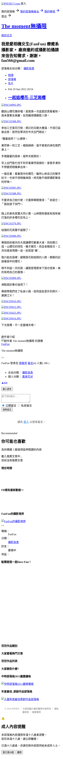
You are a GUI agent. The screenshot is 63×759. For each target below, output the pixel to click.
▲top (4, 382)
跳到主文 (6, 35)
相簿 (10, 75)
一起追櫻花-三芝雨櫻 (27, 97)
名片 (10, 83)
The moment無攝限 (24, 26)
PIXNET (15, 708)
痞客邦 (23, 363)
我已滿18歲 (8, 752)
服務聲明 (36, 712)
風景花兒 (27, 376)
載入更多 (7, 389)
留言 (30, 363)
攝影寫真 (29, 68)
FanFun (5, 344)
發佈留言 (7, 409)
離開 (19, 752)
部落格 (12, 79)
